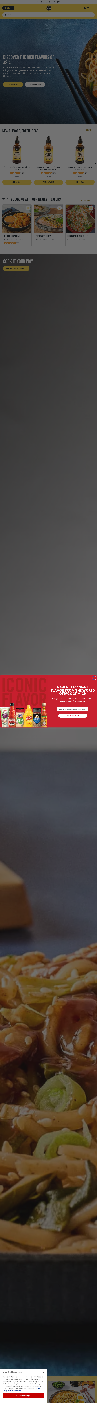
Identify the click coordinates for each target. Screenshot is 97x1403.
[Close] (43, 1372)
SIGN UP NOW (73, 716)
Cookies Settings (23, 1396)
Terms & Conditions (14, 1391)
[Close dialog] (94, 678)
